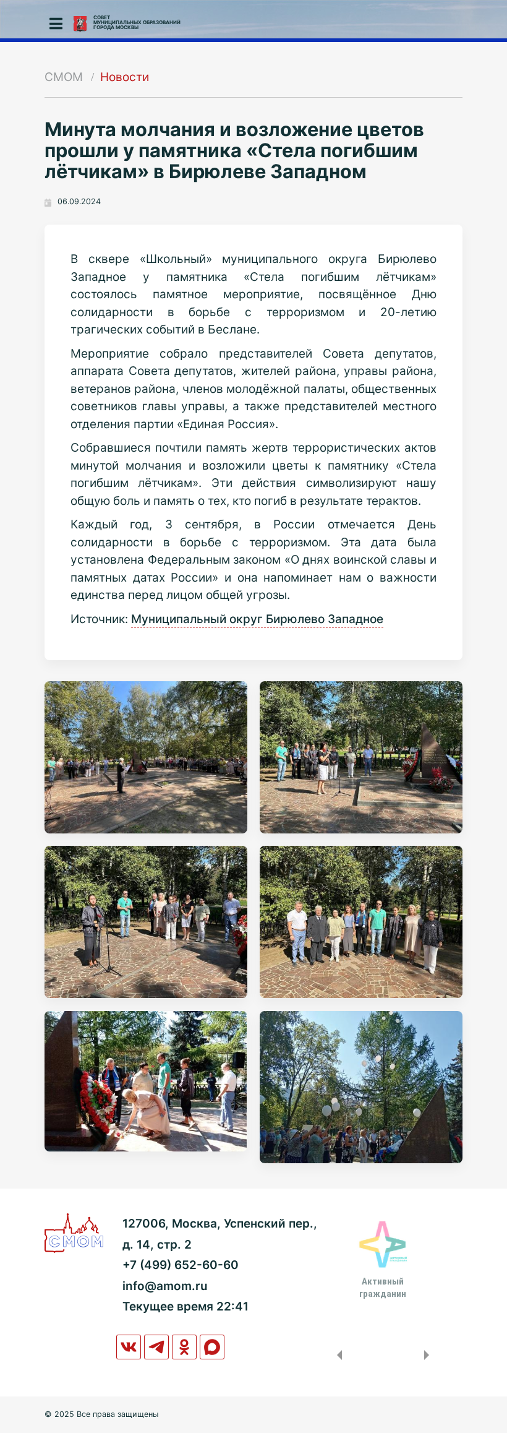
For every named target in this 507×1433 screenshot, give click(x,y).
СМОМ (64, 77)
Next (429, 1355)
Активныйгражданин (382, 1287)
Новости (124, 77)
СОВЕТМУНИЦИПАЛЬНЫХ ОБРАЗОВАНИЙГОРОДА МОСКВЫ (137, 22)
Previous (337, 1355)
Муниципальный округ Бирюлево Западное (257, 619)
